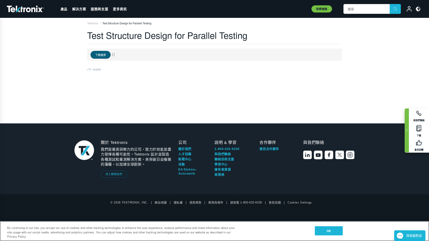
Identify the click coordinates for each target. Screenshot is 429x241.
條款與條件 (215, 202)
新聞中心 (184, 159)
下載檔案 (100, 55)
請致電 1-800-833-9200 (246, 202)
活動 (181, 164)
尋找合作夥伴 (269, 149)
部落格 (219, 174)
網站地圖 (161, 202)
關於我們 (184, 149)
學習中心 (220, 164)
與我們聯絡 (222, 154)
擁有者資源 (222, 169)
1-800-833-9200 (226, 149)
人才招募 (184, 154)
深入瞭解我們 (113, 174)
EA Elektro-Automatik (187, 171)
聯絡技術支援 (224, 159)
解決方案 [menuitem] (79, 8)
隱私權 (178, 202)
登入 (407, 9)
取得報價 (321, 9)
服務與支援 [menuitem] (99, 8)
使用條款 (195, 202)
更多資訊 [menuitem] (120, 8)
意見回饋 (275, 202)
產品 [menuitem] (64, 8)
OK (329, 231)
